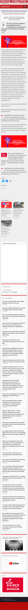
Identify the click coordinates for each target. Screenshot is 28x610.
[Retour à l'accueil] (14, 2)
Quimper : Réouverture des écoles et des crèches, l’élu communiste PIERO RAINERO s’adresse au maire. (14, 18)
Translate (14, 292)
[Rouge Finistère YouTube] (14, 563)
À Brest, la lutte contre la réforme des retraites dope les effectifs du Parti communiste (18, 212)
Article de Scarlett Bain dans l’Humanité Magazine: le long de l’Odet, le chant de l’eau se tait (13, 333)
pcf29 (3, 32)
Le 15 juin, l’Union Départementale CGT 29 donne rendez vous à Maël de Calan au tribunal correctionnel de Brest (13, 506)
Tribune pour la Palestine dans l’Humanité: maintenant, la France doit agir (13, 341)
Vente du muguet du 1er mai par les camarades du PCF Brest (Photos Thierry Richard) (6, 230)
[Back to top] (24, 606)
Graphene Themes (12, 600)
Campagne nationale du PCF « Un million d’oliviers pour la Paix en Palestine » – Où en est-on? (14, 478)
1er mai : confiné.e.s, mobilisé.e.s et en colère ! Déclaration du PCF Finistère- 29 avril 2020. (14, 13)
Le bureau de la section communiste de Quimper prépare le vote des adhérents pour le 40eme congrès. (13, 498)
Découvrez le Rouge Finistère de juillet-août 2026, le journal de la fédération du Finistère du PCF (13, 424)
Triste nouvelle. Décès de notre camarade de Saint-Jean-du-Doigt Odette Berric (12, 526)
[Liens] (12, 584)
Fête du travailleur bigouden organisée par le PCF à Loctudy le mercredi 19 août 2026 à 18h (14, 316)
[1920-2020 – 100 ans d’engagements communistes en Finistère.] (14, 545)
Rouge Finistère (5, 6)
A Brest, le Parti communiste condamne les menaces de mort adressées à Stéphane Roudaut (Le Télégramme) (13, 324)
